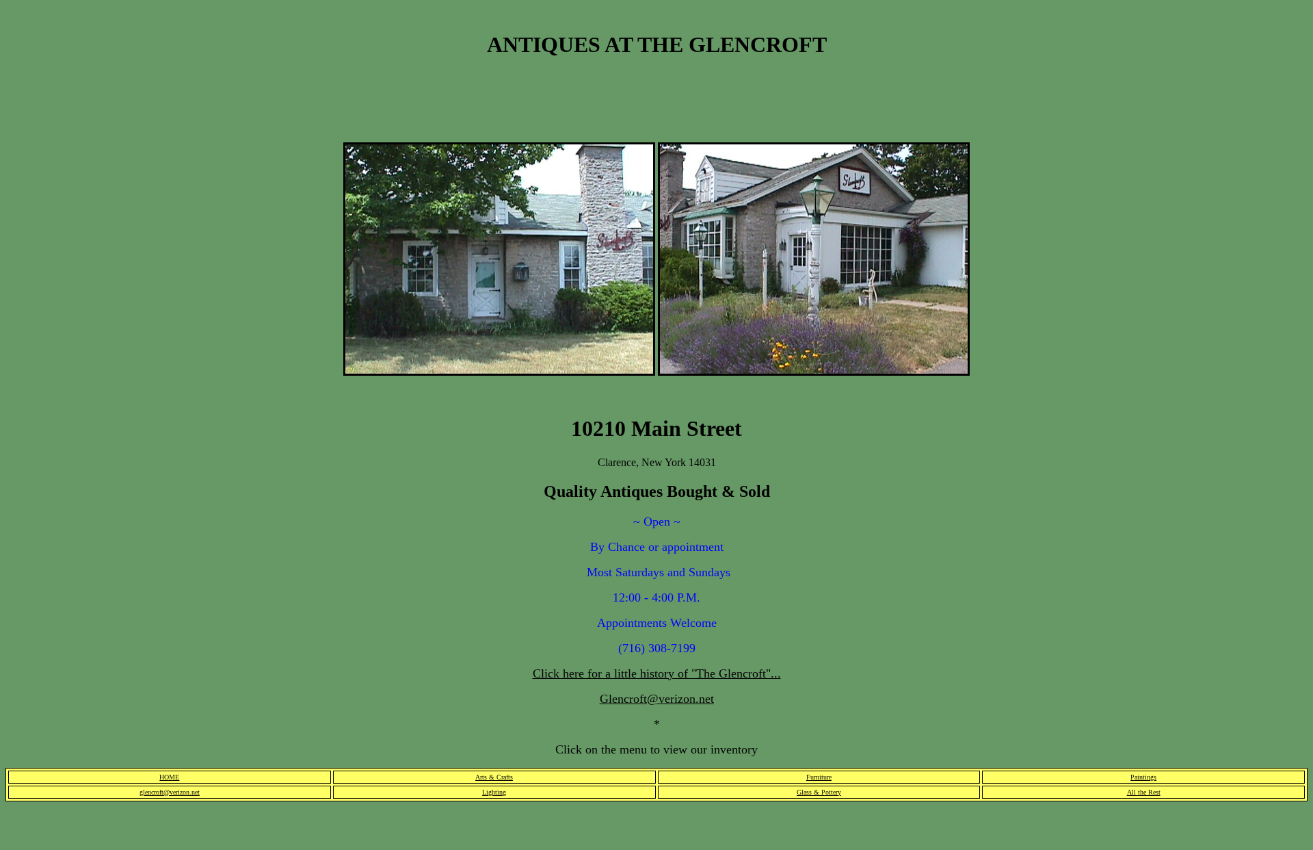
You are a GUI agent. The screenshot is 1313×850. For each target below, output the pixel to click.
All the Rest (1144, 792)
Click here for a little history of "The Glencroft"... (657, 673)
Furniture (819, 777)
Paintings (1143, 777)
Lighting (494, 792)
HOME (169, 777)
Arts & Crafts (494, 777)
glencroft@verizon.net (170, 792)
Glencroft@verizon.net (657, 699)
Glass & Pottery (819, 792)
